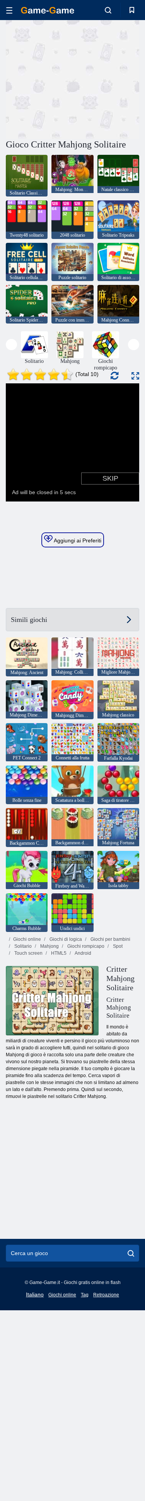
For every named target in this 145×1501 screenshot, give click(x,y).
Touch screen (28, 953)
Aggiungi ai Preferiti (77, 540)
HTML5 (58, 953)
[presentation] (11, 344)
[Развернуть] (135, 375)
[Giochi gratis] (47, 10)
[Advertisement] (71, 78)
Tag (85, 1295)
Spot (117, 946)
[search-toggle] (108, 10)
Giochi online (27, 939)
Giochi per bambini (109, 939)
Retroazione (106, 1295)
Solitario (22, 946)
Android (82, 953)
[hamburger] (9, 10)
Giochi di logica (65, 939)
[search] (131, 1253)
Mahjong (49, 946)
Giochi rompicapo (85, 946)
